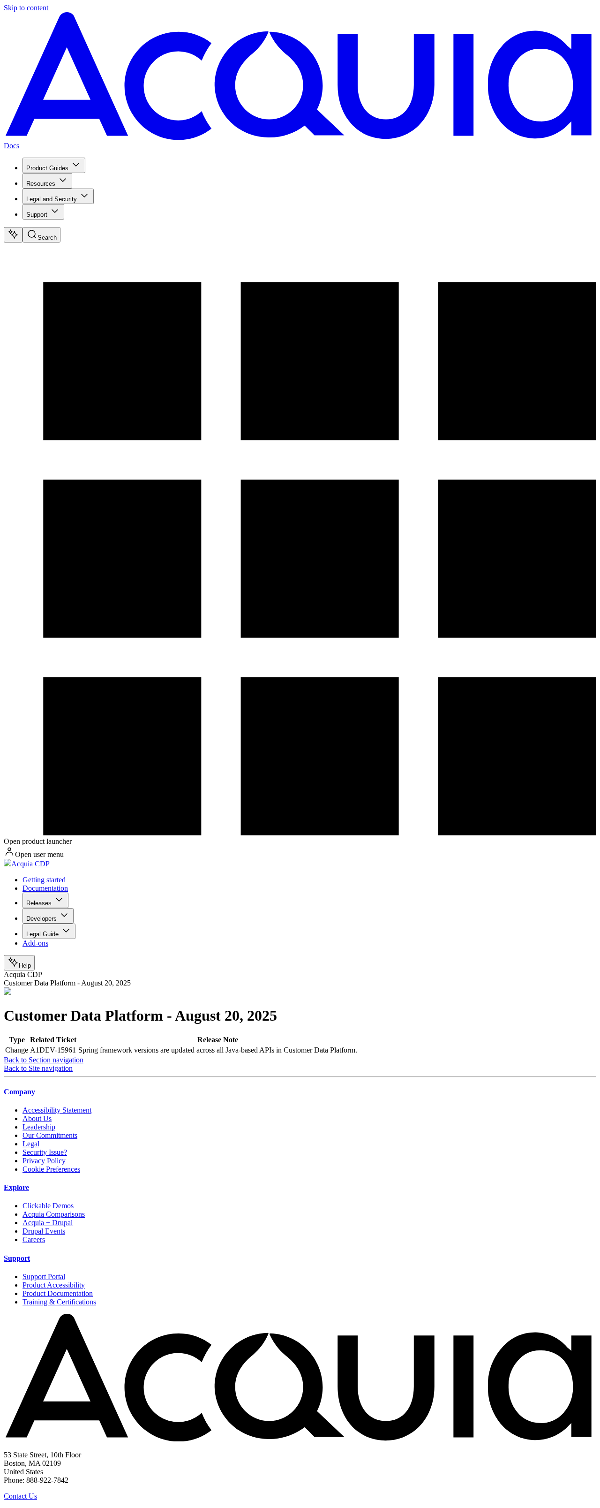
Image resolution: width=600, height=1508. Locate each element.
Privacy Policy (44, 1161)
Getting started (44, 880)
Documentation (45, 888)
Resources (40, 183)
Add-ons (35, 943)
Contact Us (20, 1496)
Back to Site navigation (38, 1068)
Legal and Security (51, 199)
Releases (39, 903)
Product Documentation (57, 1293)
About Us (37, 1118)
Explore (16, 1187)
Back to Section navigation (43, 1060)
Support (36, 214)
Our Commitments (49, 1135)
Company (19, 1092)
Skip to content (26, 8)
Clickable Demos (48, 1206)
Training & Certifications (59, 1302)
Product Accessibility (53, 1285)
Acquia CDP (30, 864)
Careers (33, 1239)
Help (25, 965)
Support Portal (43, 1277)
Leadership (38, 1127)
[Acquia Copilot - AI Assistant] (13, 234)
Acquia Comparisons (53, 1214)
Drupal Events (43, 1231)
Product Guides (47, 168)
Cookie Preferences (51, 1169)
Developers (41, 918)
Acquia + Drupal (47, 1223)
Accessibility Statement (56, 1110)
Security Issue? (44, 1152)
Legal (30, 1144)
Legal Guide (42, 934)
